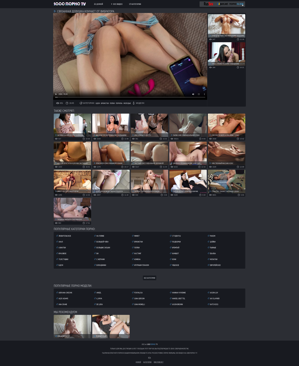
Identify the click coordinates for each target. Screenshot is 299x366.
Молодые (127, 103)
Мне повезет (159, 362)
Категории (136, 4)
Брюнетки (105, 103)
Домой (99, 4)
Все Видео (118, 4)
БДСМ (98, 103)
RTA (149, 357)
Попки (112, 103)
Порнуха (119, 103)
